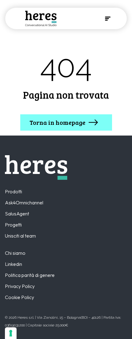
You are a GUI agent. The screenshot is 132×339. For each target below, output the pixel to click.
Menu (108, 18)
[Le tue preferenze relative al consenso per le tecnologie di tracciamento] (11, 333)
